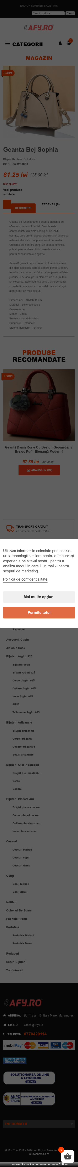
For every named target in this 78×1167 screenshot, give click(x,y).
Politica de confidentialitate (25, 579)
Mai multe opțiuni (39, 597)
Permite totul (39, 613)
